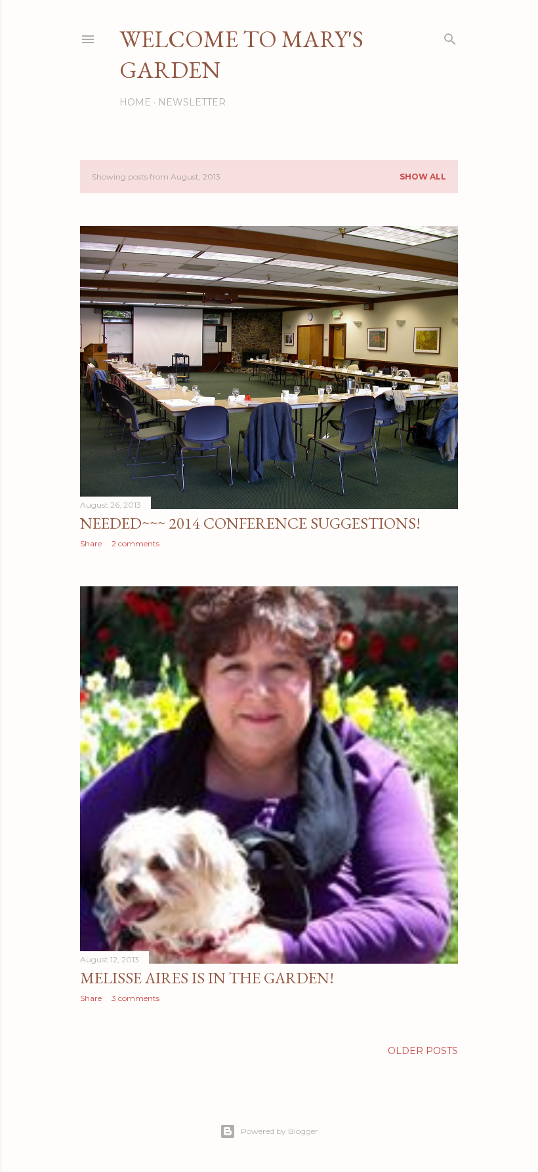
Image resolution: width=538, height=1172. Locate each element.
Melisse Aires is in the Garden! (207, 978)
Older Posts (423, 1051)
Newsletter (192, 102)
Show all (423, 176)
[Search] (450, 36)
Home (135, 102)
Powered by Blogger (279, 1131)
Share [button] (91, 543)
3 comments (135, 998)
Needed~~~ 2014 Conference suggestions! (250, 523)
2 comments (135, 543)
